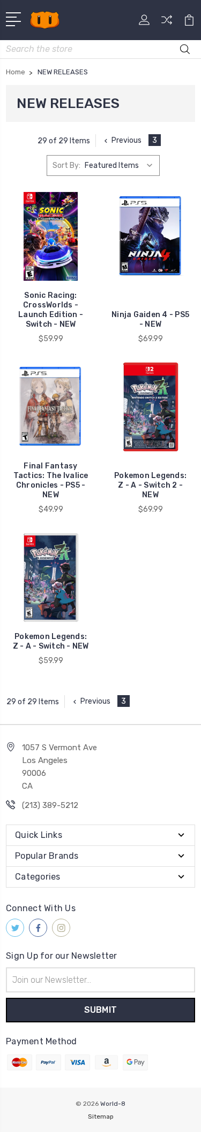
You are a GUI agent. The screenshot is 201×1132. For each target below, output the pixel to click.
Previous (126, 140)
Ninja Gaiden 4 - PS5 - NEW (150, 319)
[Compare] (167, 23)
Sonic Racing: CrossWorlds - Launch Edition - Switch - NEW (50, 310)
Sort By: (66, 165)
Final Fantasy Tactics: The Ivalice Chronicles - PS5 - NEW (50, 480)
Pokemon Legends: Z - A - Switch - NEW (51, 641)
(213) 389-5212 (50, 805)
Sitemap (101, 1116)
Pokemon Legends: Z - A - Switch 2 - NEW (150, 485)
